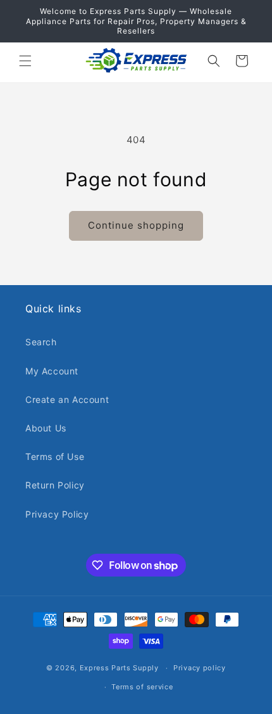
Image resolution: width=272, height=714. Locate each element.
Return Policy (55, 485)
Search (41, 341)
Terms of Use (54, 456)
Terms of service (142, 686)
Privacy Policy (57, 514)
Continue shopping (136, 225)
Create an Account (67, 399)
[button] (25, 61)
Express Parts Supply (119, 667)
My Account (51, 371)
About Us (45, 428)
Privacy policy (199, 667)
